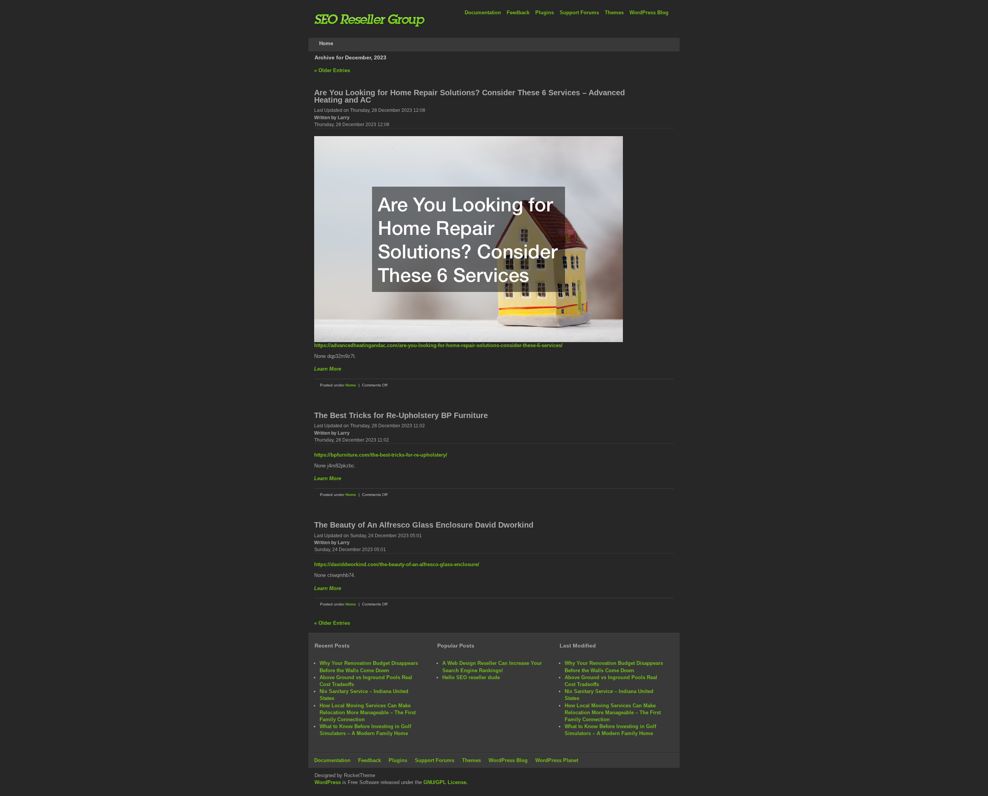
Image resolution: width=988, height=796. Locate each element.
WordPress (328, 782)
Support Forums (579, 12)
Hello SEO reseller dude (471, 677)
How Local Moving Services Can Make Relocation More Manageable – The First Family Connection (368, 712)
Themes (614, 12)
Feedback (518, 12)
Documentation (483, 12)
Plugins (544, 12)
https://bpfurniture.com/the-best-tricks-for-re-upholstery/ (380, 455)
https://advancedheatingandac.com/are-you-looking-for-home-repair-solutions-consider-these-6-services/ (438, 345)
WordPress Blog (648, 12)
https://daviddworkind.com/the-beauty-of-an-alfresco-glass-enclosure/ (396, 564)
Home (350, 385)
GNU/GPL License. (445, 782)
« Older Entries (332, 70)
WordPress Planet (556, 760)
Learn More (327, 369)
